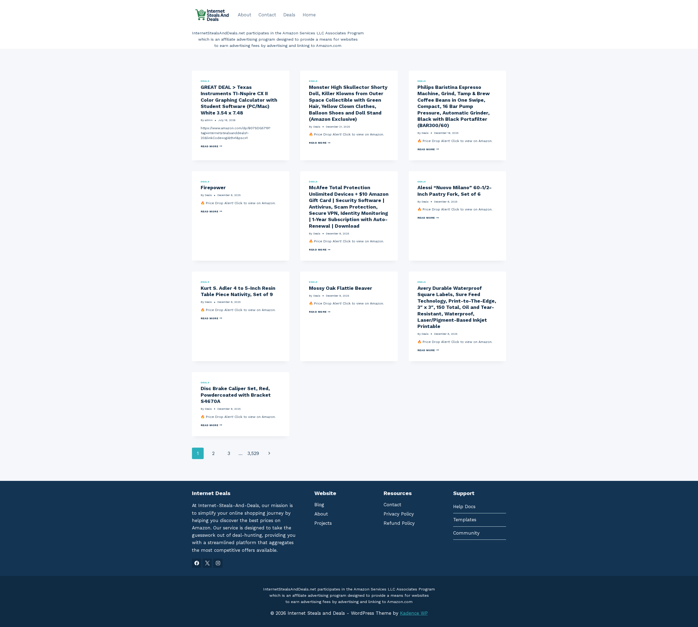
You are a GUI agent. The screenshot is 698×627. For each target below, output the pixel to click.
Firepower (213, 187)
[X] (207, 563)
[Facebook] (196, 563)
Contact (267, 14)
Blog (319, 504)
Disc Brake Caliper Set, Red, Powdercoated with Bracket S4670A (236, 394)
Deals (289, 14)
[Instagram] (217, 563)
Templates (464, 519)
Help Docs (464, 506)
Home (309, 14)
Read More (211, 146)
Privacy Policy (399, 514)
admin (209, 120)
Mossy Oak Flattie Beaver (340, 288)
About (244, 14)
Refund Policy (399, 523)
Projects (323, 523)
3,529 (253, 453)
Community (466, 533)
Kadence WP (414, 613)
